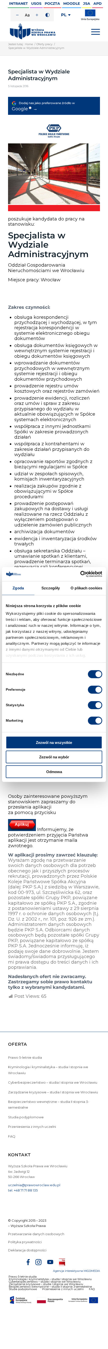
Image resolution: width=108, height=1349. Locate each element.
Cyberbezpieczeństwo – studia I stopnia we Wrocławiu (52, 1082)
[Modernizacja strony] (90, 19)
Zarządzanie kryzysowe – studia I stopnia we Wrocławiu (53, 1092)
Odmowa (54, 771)
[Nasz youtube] (50, 1263)
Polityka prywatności (25, 1242)
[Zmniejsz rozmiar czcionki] (17, 15)
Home (29, 44)
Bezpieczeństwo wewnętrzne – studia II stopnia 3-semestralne (48, 1104)
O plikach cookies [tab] (86, 588)
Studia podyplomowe (26, 1117)
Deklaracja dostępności (27, 1250)
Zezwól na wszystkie (54, 742)
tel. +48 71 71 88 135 (23, 1190)
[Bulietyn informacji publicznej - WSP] (62, 1262)
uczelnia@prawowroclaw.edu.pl (34, 1185)
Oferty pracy (44, 44)
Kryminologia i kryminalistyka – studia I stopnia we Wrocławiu (48, 1070)
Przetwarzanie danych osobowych (36, 1234)
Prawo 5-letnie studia (25, 1057)
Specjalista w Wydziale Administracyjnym (39, 74)
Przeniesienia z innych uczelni (32, 1127)
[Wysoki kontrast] (47, 15)
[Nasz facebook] (28, 1263)
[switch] (95, 689)
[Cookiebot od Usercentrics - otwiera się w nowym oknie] (80, 574)
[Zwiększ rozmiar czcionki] (37, 15)
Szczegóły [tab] (50, 588)
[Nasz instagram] (38, 1263)
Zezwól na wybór (54, 757)
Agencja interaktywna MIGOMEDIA (76, 1271)
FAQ (11, 1136)
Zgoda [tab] (18, 588)
